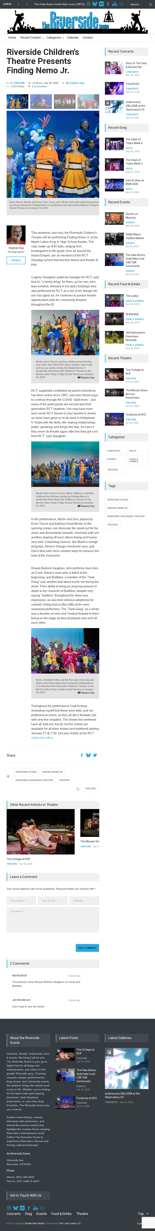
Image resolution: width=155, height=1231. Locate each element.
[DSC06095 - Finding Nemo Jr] (75, 154)
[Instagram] (88, 4)
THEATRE (19, 83)
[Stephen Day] (16, 234)
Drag (28, 1196)
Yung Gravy (132, 63)
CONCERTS (132, 68)
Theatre (82, 1196)
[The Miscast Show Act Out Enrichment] (41, 823)
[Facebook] (108, 4)
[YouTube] (115, 4)
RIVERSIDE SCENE (26, 772)
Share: (11, 755)
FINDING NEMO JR (52, 772)
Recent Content (30, 37)
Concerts (14, 1196)
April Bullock (19, 957)
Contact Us (142, 1206)
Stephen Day (77, 83)
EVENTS (130, 226)
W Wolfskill (132, 299)
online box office (42, 737)
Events (41, 1196)
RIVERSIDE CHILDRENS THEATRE (34, 780)
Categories (53, 37)
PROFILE (16, 260)
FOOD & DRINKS (135, 304)
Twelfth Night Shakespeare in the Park (135, 422)
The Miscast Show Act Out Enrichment (30, 841)
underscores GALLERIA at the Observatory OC (135, 85)
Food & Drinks (61, 1196)
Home (12, 37)
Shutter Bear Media (35, 1205)
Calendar (72, 37)
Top (141, 1196)
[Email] (122, 4)
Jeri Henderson (21, 982)
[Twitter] (95, 4)
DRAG (129, 148)
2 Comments (39, 86)
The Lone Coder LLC (70, 1205)
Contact (88, 37)
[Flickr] (102, 4)
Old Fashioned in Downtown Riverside (135, 322)
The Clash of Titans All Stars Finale (135, 184)
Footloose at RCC (45, 4)
